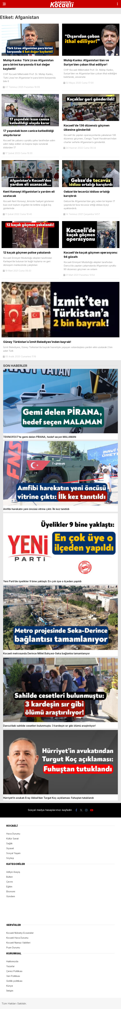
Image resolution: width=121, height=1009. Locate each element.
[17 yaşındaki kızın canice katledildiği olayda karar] (30, 125)
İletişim (9, 990)
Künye (9, 985)
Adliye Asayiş (13, 872)
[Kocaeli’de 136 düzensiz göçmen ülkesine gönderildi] (90, 120)
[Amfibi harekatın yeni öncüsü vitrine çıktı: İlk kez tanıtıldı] (60, 473)
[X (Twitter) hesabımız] (81, 810)
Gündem (10, 896)
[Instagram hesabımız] (86, 810)
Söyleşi (10, 858)
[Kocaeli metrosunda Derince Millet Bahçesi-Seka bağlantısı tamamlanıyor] (60, 618)
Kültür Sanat (12, 838)
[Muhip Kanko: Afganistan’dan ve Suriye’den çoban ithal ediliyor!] (90, 55)
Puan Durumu (13, 947)
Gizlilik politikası (14, 981)
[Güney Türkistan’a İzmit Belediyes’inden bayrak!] (60, 336)
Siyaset (10, 848)
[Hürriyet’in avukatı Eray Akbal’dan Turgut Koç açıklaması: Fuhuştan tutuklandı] (60, 762)
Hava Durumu (13, 833)
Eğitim (9, 886)
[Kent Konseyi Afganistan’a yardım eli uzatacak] (30, 186)
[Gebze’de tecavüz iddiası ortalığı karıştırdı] (90, 186)
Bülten (9, 876)
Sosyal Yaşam (13, 853)
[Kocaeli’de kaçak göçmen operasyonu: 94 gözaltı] (90, 247)
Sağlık (9, 843)
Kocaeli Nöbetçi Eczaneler (20, 933)
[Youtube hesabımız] (91, 810)
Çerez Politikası (14, 971)
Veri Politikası (13, 976)
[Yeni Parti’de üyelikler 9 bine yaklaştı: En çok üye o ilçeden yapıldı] (60, 545)
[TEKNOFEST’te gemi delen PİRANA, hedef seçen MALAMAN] (60, 401)
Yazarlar (10, 966)
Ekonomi (10, 891)
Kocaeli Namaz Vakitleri (18, 942)
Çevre (9, 881)
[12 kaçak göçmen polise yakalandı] (30, 247)
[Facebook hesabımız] (76, 810)
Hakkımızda (12, 961)
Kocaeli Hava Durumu (17, 937)
